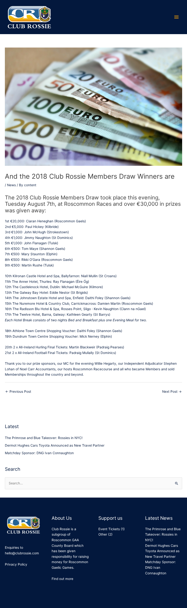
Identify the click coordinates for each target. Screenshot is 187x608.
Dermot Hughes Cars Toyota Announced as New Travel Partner (54, 445)
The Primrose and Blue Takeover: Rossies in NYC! (44, 438)
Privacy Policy (16, 564)
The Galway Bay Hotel (30, 292)
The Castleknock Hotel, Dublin (36, 287)
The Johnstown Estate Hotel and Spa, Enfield (48, 298)
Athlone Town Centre (29, 331)
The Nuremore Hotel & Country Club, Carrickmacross (54, 303)
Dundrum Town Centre (30, 336)
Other (102, 534)
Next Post (172, 391)
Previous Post (18, 391)
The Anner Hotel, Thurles (31, 282)
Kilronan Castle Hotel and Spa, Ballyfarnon (46, 276)
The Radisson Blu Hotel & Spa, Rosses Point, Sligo (52, 309)
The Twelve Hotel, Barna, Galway (38, 314)
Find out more (62, 579)
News (11, 185)
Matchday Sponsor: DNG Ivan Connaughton (39, 453)
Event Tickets (109, 529)
